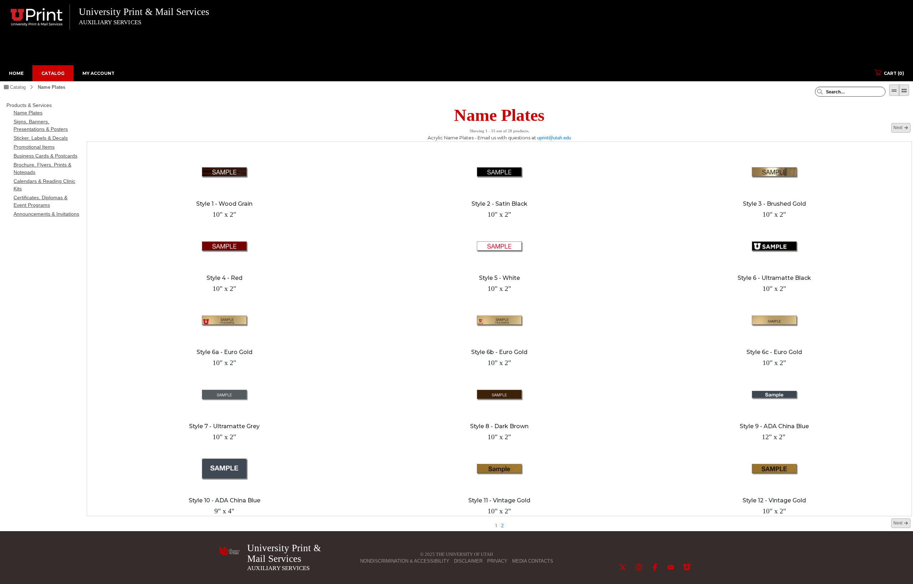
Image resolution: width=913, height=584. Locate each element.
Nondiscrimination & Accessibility (404, 561)
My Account (98, 73)
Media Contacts (532, 561)
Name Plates (51, 87)
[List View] (894, 90)
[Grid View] (904, 90)
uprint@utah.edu (554, 137)
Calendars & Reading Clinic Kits (44, 184)
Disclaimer (468, 561)
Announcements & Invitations (46, 214)
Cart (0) (894, 73)
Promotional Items (34, 147)
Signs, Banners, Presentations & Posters (41, 125)
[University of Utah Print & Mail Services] (229, 551)
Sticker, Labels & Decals (41, 138)
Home (16, 73)
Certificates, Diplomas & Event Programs (40, 201)
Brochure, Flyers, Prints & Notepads (42, 168)
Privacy (497, 561)
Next (897, 127)
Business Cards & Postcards (45, 156)
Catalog (53, 73)
